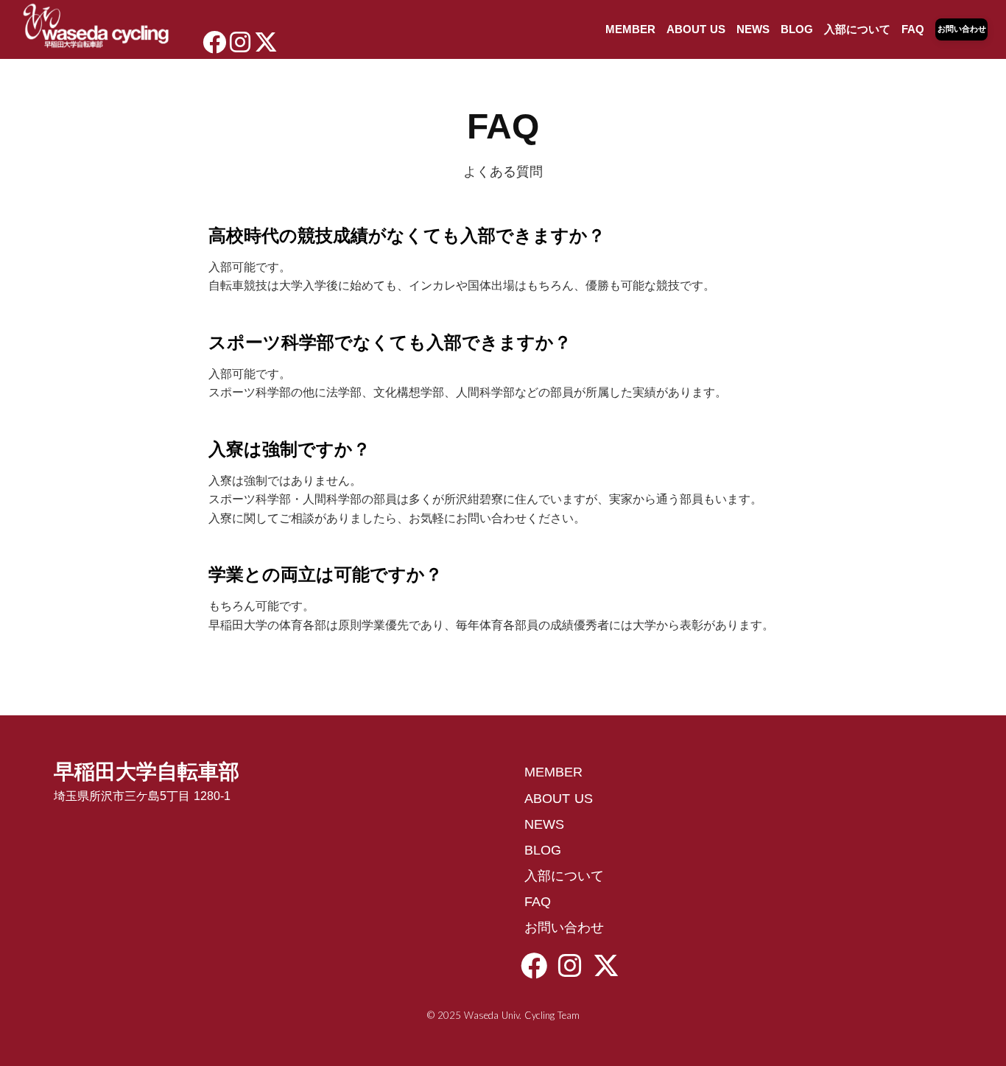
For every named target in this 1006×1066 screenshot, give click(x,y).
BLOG (797, 29)
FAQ (912, 29)
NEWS (753, 29)
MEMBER (630, 29)
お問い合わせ (564, 927)
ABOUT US (695, 29)
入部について (857, 29)
